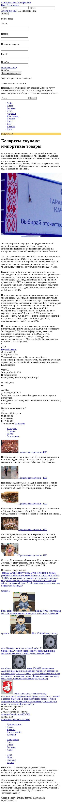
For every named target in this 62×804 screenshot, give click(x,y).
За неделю (12, 428)
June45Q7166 (23, 714)
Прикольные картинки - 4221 (32, 529)
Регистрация (13, 5)
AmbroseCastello (9, 714)
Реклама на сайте (21, 719)
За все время (13, 436)
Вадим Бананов (8, 349)
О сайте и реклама (22, 2)
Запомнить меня (28, 11)
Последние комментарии (13, 570)
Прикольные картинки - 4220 (32, 478)
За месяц (11, 431)
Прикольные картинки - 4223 (32, 503)
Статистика (7, 2)
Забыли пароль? (9, 11)
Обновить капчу (9, 67)
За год (10, 433)
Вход (3, 5)
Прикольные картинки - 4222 (32, 555)
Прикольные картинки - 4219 (32, 452)
